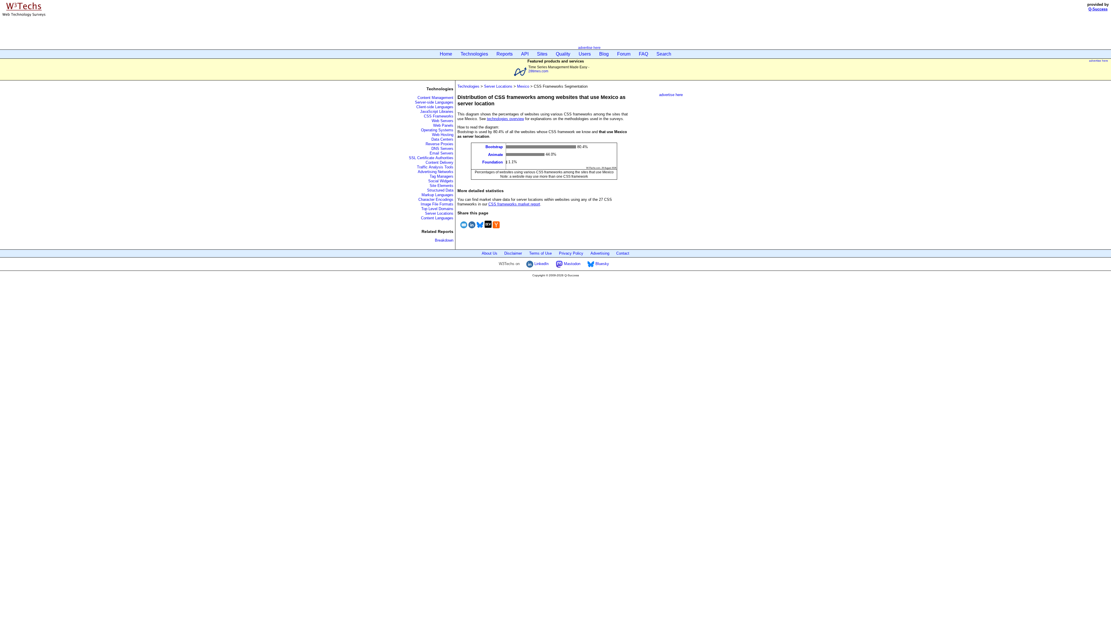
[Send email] (464, 229)
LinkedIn (541, 264)
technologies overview (505, 119)
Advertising (600, 253)
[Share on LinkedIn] (472, 229)
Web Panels (443, 125)
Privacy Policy (571, 253)
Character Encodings (435, 199)
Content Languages (437, 218)
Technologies (474, 54)
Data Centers (442, 139)
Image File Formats (437, 204)
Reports (504, 54)
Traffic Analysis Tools (435, 167)
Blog (604, 54)
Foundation (492, 162)
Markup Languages (437, 195)
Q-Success (1098, 9)
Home (446, 54)
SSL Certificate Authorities (431, 158)
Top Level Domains (437, 209)
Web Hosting (442, 135)
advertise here (589, 47)
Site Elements (441, 185)
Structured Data (440, 190)
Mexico (523, 86)
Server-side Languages (434, 102)
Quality (563, 54)
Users (585, 54)
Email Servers (441, 153)
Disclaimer (513, 253)
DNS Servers (442, 148)
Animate (495, 154)
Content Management (435, 97)
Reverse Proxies (439, 144)
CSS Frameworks (438, 116)
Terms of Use (540, 253)
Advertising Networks (435, 172)
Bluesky (601, 264)
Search (663, 54)
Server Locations (439, 213)
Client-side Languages (434, 107)
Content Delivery (439, 162)
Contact (622, 253)
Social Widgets (440, 181)
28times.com (538, 71)
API (525, 54)
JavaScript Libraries (436, 111)
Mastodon (571, 264)
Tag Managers (441, 176)
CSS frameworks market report (514, 204)
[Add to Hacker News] (496, 229)
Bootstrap (494, 147)
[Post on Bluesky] (480, 229)
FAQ (643, 54)
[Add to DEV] (488, 229)
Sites (542, 54)
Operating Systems (437, 130)
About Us (489, 253)
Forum (623, 54)
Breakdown (444, 240)
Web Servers (442, 121)
